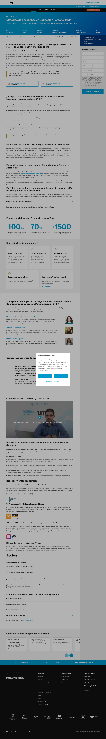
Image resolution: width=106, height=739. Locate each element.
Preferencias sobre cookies (53, 381)
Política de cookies (43, 370)
